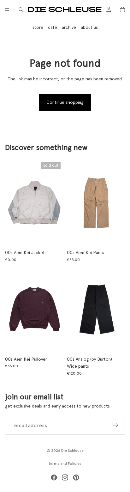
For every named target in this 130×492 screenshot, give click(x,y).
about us (89, 27)
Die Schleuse (72, 450)
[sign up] (115, 425)
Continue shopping (65, 102)
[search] (21, 9)
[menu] (7, 9)
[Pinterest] (76, 477)
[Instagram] (65, 477)
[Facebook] (54, 477)
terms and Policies (65, 463)
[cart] (122, 9)
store (37, 27)
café (52, 27)
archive (69, 27)
